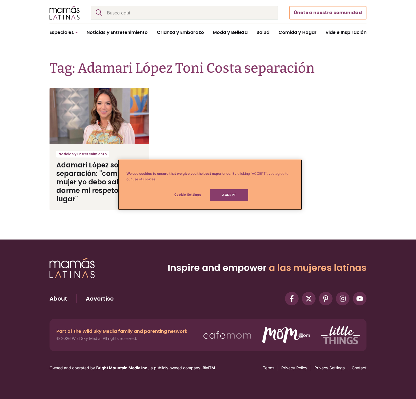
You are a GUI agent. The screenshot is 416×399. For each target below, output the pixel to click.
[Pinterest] (326, 298)
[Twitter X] (309, 298)
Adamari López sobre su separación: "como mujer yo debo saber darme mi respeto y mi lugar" (98, 182)
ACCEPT (229, 195)
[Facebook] (292, 298)
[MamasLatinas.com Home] (65, 13)
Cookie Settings (187, 195)
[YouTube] (359, 298)
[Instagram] (342, 298)
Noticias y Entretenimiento (83, 154)
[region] (210, 184)
